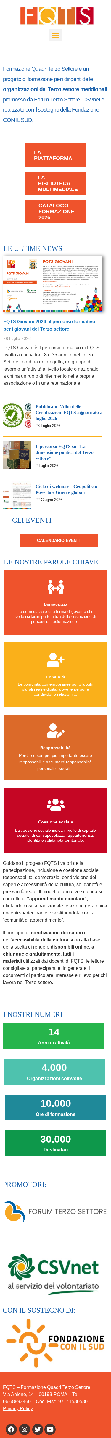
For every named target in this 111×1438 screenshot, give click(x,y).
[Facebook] (11, 1429)
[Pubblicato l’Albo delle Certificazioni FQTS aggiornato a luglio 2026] (17, 427)
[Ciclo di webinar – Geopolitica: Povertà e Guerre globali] (17, 507)
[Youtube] (50, 1429)
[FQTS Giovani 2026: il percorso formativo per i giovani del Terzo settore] (52, 284)
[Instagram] (24, 1429)
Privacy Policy (18, 1408)
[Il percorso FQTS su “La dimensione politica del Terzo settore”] (17, 467)
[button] (55, 35)
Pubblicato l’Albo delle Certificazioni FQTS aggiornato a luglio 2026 (69, 412)
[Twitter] (38, 1429)
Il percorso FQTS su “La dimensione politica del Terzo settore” (65, 452)
